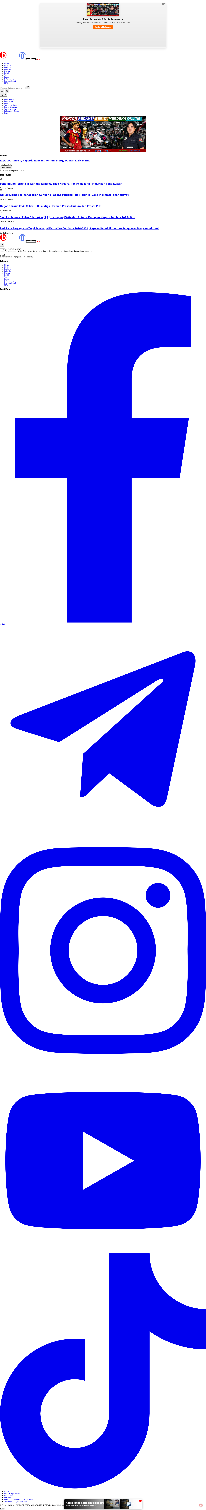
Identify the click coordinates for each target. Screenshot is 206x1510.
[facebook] (103, 622)
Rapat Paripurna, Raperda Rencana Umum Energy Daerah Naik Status (45, 160)
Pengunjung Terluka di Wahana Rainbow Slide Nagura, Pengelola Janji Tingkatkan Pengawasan (61, 183)
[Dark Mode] (3, 94)
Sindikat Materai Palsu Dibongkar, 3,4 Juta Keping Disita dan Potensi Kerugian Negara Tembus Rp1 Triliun (67, 217)
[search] (28, 87)
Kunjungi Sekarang (103, 27)
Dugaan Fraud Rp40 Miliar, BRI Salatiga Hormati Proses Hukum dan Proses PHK (50, 206)
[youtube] (103, 1251)
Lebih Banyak (6, 167)
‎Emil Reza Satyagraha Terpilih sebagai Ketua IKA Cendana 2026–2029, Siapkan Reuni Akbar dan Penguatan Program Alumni (79, 228)
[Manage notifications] (201, 1505)
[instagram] (103, 1068)
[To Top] (2, 244)
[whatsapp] (3, 625)
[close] (7, 91)
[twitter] (1, 625)
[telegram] (103, 831)
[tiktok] (103, 1488)
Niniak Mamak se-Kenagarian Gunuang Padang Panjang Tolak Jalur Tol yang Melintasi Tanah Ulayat (64, 195)
